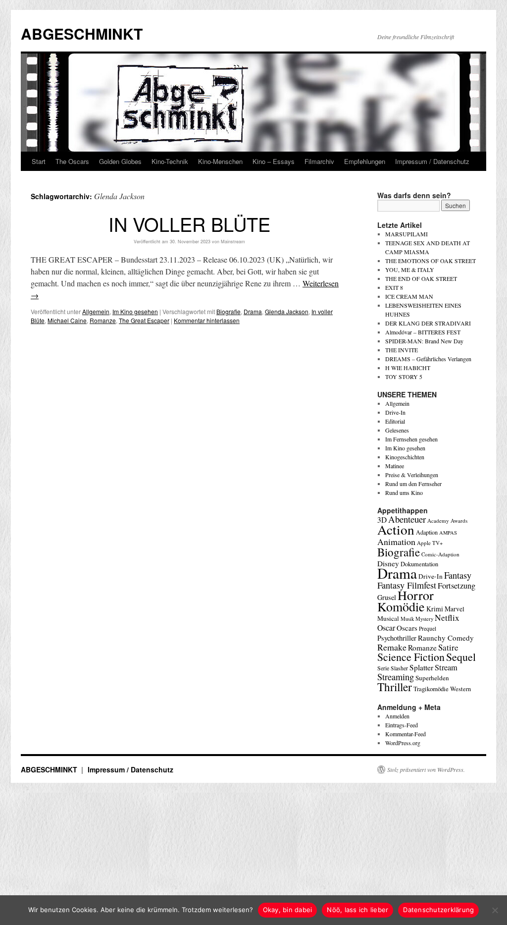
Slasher (399, 668)
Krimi (434, 608)
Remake (391, 647)
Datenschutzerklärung (438, 910)
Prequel (427, 628)
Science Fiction (411, 657)
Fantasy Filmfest (406, 585)
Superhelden (432, 677)
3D (382, 520)
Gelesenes (397, 430)
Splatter (421, 667)
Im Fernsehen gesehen (411, 439)
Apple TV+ (430, 542)
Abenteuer (407, 519)
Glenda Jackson (286, 311)
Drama (253, 311)
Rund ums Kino (404, 492)
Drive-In (395, 412)
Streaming (395, 677)
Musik (407, 618)
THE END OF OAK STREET (421, 278)
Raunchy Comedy (446, 638)
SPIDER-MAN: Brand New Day (424, 341)
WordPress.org (402, 743)
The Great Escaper (144, 320)
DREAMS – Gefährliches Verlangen (428, 359)
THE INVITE (401, 350)
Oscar (386, 627)
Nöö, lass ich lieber (357, 910)
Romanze (103, 320)
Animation (396, 541)
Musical (388, 618)
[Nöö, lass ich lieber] (495, 910)
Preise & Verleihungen (411, 475)
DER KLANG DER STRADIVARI (428, 323)
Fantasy (457, 575)
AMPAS (448, 532)
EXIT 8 (394, 287)
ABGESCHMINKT (82, 33)
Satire (448, 647)
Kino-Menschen (220, 161)
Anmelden (397, 716)
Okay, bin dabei (287, 910)
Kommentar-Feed (405, 734)
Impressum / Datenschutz (432, 161)
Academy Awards (447, 520)
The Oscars (72, 161)
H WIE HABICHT (407, 368)
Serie (383, 668)
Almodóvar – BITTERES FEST (422, 332)
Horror (416, 594)
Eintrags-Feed (401, 725)
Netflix (447, 617)
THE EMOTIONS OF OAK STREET (430, 261)
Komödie (401, 606)
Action (395, 529)
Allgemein (95, 311)
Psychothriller (396, 638)
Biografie (228, 311)
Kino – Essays (274, 161)
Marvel (454, 608)
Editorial (395, 421)
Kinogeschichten (404, 457)
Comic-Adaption (440, 554)
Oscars (407, 628)
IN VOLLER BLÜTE (189, 223)
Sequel (461, 657)
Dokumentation (419, 564)
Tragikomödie (431, 688)
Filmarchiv (319, 161)
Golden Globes (120, 161)
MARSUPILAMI (406, 234)
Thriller (394, 687)
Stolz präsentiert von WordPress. (426, 769)
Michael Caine (67, 320)
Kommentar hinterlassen (207, 320)
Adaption (427, 532)
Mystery (424, 618)
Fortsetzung (456, 585)
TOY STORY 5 (403, 377)
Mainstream (233, 241)
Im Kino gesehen (135, 311)
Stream (446, 667)
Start (39, 161)
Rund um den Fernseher (413, 484)
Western (460, 689)
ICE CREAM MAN (409, 296)
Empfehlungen (364, 161)
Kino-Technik (170, 161)
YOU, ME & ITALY (409, 269)
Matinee (394, 466)
